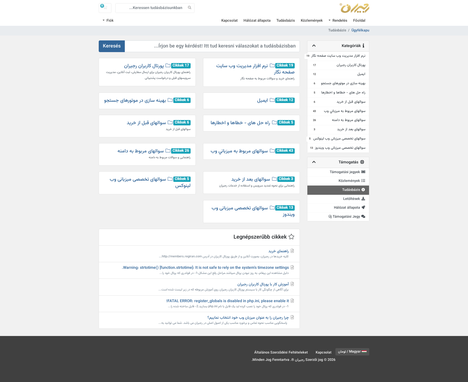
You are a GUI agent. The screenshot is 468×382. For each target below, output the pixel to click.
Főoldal (359, 21)
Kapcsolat (229, 21)
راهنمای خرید (224, 253)
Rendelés (339, 21)
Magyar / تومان (350, 351)
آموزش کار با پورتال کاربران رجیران (224, 286)
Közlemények (312, 21)
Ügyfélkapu (360, 30)
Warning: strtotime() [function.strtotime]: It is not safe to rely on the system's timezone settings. (206, 270)
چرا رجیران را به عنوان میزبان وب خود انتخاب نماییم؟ (224, 320)
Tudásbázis (285, 21)
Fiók (110, 21)
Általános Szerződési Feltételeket (281, 352)
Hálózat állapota (257, 21)
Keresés (112, 46)
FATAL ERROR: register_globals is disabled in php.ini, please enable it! (228, 303)
